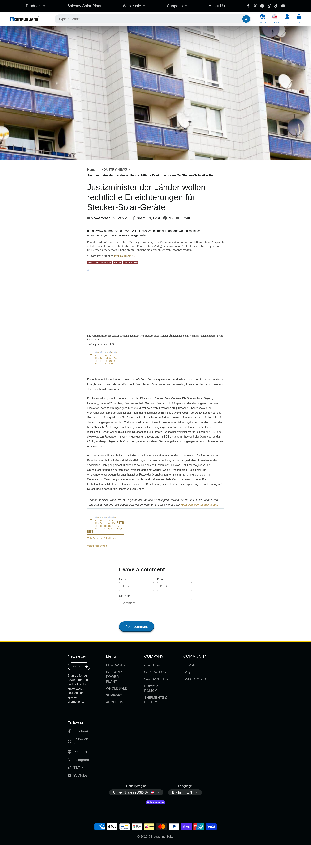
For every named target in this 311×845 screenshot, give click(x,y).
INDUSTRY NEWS (113, 169)
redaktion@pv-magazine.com (199, 505)
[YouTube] (283, 6)
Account (287, 19)
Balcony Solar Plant (84, 6)
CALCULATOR (194, 679)
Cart (299, 19)
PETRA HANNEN (124, 256)
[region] (115, 368)
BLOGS (189, 665)
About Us (217, 6)
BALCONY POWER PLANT (114, 676)
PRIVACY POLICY (151, 688)
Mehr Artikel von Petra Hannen (102, 537)
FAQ (186, 672)
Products (33, 6)
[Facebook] (248, 6)
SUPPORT (114, 695)
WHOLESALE (116, 688)
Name (123, 579)
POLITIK (117, 262)
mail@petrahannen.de (98, 545)
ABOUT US (114, 702)
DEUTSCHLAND (131, 262)
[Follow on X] (255, 6)
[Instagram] (269, 6)
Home (91, 169)
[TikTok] (276, 6)
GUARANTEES (156, 679)
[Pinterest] (262, 6)
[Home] (24, 19)
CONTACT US (155, 672)
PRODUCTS (115, 665)
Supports (175, 6)
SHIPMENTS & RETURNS (155, 700)
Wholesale (132, 6)
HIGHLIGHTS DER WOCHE (99, 262)
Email (160, 579)
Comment (125, 595)
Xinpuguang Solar (161, 836)
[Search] (246, 19)
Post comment (136, 627)
